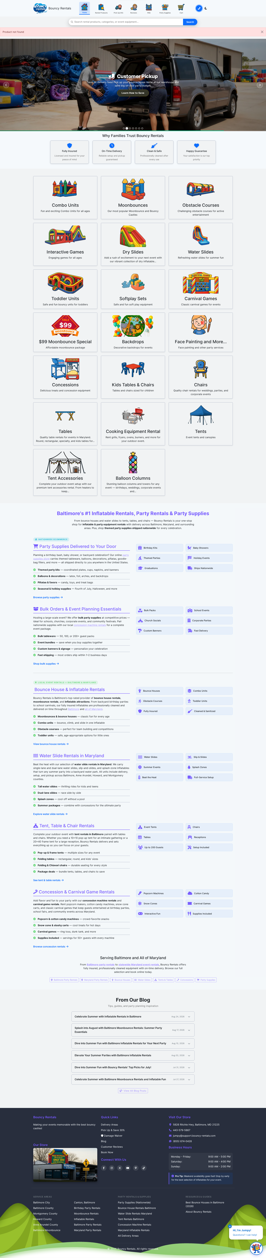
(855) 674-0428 (182, 1141)
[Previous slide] (6, 85)
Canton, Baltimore (84, 1202)
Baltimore (73, 709)
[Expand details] (189, 1016)
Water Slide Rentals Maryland (135, 1213)
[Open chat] (256, 1248)
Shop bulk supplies (44, 663)
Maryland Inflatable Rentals (133, 1230)
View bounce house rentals (49, 744)
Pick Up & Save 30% (113, 1130)
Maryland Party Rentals (96, 980)
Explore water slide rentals (48, 814)
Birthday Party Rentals (87, 1208)
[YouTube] (128, 1168)
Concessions (186, 980)
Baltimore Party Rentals (65, 980)
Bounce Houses (122, 980)
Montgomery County (45, 1213)
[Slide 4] (133, 128)
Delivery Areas (109, 1124)
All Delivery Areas (128, 1235)
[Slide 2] (127, 128)
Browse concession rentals (49, 946)
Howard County (42, 1219)
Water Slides (143, 980)
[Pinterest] (136, 1168)
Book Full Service (133, 92)
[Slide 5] (136, 128)
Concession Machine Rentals (134, 1224)
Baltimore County (43, 1208)
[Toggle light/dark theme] (205, 8)
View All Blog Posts (134, 1090)
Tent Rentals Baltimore (131, 1219)
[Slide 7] (142, 128)
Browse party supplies (46, 597)
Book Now (107, 1152)
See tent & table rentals (46, 880)
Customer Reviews (112, 1146)
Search (190, 22)
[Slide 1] (124, 128)
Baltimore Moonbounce (46, 1230)
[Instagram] (112, 1168)
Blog (103, 1141)
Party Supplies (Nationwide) (134, 1202)
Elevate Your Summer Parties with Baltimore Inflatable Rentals (113, 1055)
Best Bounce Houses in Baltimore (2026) (205, 1204)
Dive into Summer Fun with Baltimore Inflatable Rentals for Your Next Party (120, 1043)
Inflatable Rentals (84, 1219)
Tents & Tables (165, 980)
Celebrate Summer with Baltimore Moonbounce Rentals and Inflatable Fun (120, 1079)
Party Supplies (207, 980)
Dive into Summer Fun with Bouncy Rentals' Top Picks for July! (113, 1067)
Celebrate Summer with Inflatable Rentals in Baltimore (108, 1016)
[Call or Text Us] (199, 8)
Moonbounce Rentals (86, 1213)
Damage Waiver (113, 1135)
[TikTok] (144, 1168)
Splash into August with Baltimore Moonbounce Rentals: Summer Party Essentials (118, 1030)
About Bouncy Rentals (198, 1211)
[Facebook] (104, 1168)
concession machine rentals (90, 625)
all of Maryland (93, 709)
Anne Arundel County (45, 1224)
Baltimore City (41, 1202)
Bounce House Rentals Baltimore (137, 1208)
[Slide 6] (139, 128)
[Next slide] (260, 85)
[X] (120, 1168)
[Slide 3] (130, 128)
